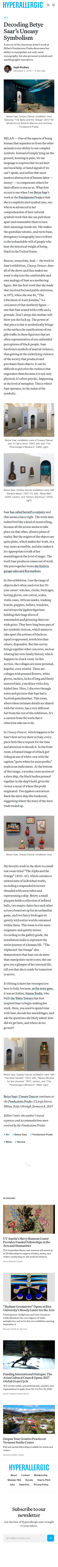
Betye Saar (40, 192)
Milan (9, 1141)
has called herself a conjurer (27, 512)
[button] (40, 1475)
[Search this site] (48, 4)
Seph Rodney (21, 67)
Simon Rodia (33, 993)
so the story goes (42, 988)
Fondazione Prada (30, 197)
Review (21, 1141)
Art (6, 17)
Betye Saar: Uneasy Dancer (21, 1096)
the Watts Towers (22, 998)
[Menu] (53, 4)
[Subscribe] (50, 1538)
